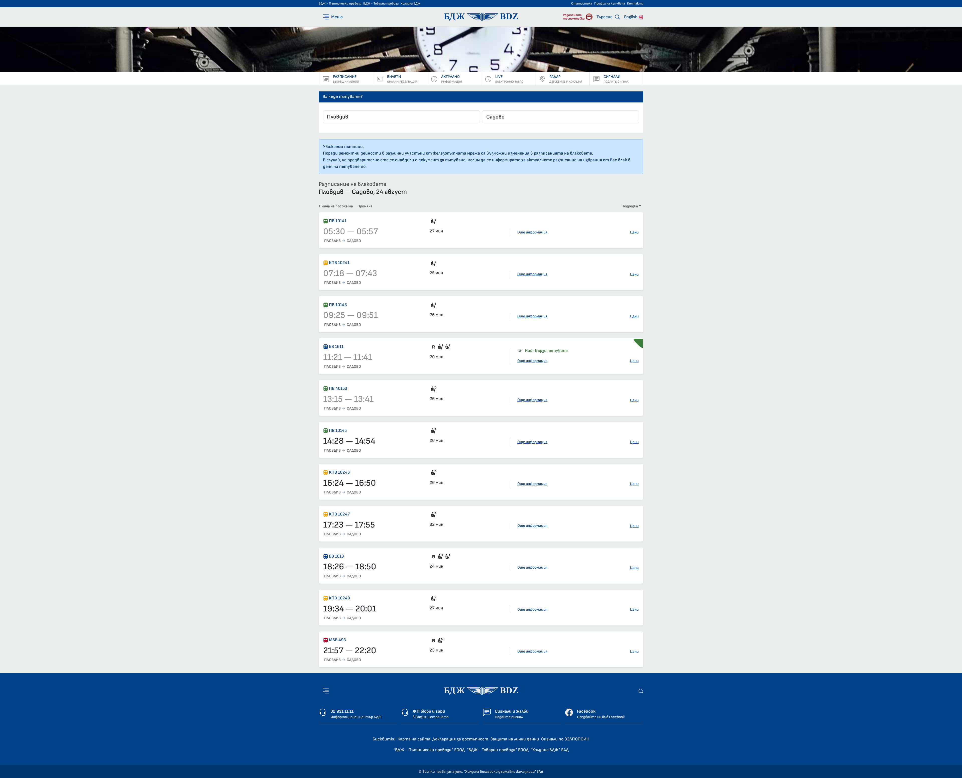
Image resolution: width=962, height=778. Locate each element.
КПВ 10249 (339, 598)
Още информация (532, 232)
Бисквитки (384, 739)
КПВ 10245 (339, 472)
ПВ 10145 (338, 430)
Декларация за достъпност (460, 739)
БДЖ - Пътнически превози (340, 4)
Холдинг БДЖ (410, 4)
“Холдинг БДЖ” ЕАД (550, 749)
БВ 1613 (336, 556)
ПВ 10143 (338, 304)
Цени (634, 232)
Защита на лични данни (514, 739)
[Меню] (326, 691)
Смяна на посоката (336, 206)
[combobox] (401, 116)
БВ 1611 (336, 346)
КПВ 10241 (339, 262)
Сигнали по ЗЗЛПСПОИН (565, 739)
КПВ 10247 (339, 514)
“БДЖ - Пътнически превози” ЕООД (429, 749)
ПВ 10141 (337, 220)
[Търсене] (641, 691)
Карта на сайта (414, 739)
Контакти (635, 4)
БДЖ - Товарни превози (381, 4)
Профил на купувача (609, 4)
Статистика (581, 4)
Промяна (365, 206)
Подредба (630, 206)
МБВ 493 (337, 639)
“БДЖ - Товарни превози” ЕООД (498, 749)
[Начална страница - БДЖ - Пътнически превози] (481, 690)
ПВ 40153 (338, 388)
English (631, 17)
